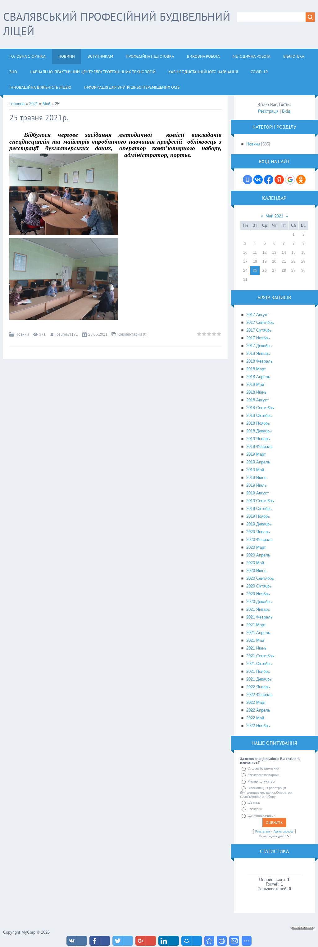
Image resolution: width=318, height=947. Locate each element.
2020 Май (255, 563)
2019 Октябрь (259, 508)
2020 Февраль (259, 539)
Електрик (255, 809)
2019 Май (255, 469)
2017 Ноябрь (258, 338)
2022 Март (256, 702)
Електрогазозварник (263, 775)
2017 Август (257, 314)
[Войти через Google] (290, 180)
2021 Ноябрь (258, 671)
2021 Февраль (259, 617)
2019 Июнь (256, 477)
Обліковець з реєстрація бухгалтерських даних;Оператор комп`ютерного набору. (266, 792)
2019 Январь (258, 438)
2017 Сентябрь (260, 322)
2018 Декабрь (259, 431)
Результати (262, 831)
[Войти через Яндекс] (279, 179)
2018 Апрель (258, 376)
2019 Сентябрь (260, 500)
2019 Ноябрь (258, 516)
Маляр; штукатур (261, 781)
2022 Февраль (259, 694)
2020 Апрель (258, 555)
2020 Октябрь (259, 586)
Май (46, 103)
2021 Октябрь (259, 663)
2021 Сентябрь (260, 656)
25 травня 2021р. (38, 118)
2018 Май (255, 384)
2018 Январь (258, 353)
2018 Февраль (259, 361)
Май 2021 (274, 216)
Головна (17, 103)
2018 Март (256, 369)
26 (264, 270)
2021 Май (255, 640)
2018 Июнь (256, 392)
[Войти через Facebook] (268, 179)
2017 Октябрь (259, 330)
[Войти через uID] (247, 179)
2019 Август (257, 493)
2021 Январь (258, 609)
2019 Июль (256, 485)
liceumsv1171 (66, 334)
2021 (33, 103)
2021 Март (256, 625)
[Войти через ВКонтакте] (258, 179)
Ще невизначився (261, 815)
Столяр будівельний (263, 768)
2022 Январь (258, 687)
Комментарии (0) (133, 334)
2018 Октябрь (259, 415)
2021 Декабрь (259, 679)
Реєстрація (268, 111)
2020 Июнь (256, 570)
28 (284, 270)
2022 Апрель (258, 710)
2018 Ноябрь (258, 423)
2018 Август (257, 400)
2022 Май (255, 718)
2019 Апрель (258, 462)
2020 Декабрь (259, 601)
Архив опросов (283, 831)
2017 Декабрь (259, 345)
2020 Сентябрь (260, 578)
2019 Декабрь (259, 524)
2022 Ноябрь (258, 725)
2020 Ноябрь (258, 594)
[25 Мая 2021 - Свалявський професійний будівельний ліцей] (209, 941)
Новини (22, 334)
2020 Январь (258, 531)
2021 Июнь (256, 648)
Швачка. (254, 802)
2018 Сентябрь (260, 407)
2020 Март (256, 547)
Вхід (286, 111)
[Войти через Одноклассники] (301, 179)
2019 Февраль (259, 446)
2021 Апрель (258, 632)
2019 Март (256, 454)
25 (255, 270)
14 (284, 252)
